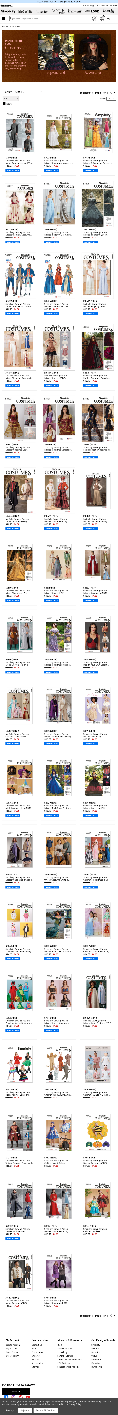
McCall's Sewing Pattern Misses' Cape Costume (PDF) (97, 1021)
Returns (35, 1359)
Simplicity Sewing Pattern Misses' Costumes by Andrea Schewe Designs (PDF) (58, 163)
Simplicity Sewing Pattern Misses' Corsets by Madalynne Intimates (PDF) (96, 736)
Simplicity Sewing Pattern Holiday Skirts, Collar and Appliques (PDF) (17, 1095)
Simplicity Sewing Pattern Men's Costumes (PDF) (17, 663)
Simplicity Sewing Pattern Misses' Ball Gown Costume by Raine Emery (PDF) (57, 808)
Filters (9, 104)
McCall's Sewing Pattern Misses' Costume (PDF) (55, 520)
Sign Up (16, 1391)
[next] (114, 93)
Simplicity (95, 1344)
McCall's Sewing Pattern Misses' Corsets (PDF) (55, 376)
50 (110, 98)
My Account (11, 1348)
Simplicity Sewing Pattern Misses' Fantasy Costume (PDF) (17, 235)
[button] (35, 54)
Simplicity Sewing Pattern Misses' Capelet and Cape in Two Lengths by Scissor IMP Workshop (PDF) (19, 881)
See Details (113, 5)
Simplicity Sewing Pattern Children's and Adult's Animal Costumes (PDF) (58, 1095)
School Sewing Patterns (68, 1366)
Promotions (37, 1352)
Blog (59, 1344)
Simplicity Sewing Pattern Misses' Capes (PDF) (56, 591)
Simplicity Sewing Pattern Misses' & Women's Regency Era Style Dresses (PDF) (97, 163)
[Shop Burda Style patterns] (108, 11)
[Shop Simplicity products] (8, 11)
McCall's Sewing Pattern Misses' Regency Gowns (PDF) (94, 306)
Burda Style (96, 1366)
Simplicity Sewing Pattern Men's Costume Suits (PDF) (57, 735)
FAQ (34, 1348)
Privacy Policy (74, 1404)
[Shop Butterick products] (41, 11)
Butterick (95, 1352)
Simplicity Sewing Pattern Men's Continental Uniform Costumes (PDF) (18, 306)
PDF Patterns (63, 1363)
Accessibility (37, 1363)
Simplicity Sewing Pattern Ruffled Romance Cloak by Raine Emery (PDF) (96, 378)
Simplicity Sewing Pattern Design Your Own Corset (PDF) (95, 665)
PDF (5, 98)
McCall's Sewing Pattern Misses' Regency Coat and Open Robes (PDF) (18, 378)
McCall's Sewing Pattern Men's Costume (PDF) (17, 520)
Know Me (95, 1363)
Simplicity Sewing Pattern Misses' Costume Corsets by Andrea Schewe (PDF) (58, 450)
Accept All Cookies (46, 1410)
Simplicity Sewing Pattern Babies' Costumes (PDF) (95, 1161)
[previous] (111, 93)
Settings (10, 1410)
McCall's (95, 1348)
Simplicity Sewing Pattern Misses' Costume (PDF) (56, 1301)
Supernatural (55, 72)
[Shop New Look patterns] (91, 11)
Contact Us (37, 1344)
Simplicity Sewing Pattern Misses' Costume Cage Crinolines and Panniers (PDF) (19, 450)
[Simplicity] (6, 5)
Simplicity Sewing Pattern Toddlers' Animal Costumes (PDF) (18, 1023)
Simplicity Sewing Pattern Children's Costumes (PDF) (96, 878)
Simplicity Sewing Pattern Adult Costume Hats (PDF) (18, 806)
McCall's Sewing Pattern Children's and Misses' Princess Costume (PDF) (17, 736)
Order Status (12, 1352)
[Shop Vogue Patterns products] (58, 11)
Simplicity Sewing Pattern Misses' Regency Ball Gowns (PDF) (58, 235)
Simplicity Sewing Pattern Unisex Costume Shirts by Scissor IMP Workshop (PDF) (58, 880)
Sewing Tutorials (65, 1355)
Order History (12, 1355)
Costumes (15, 26)
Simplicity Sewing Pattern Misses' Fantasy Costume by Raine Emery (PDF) (58, 951)
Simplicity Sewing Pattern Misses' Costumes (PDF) (95, 591)
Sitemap (35, 1366)
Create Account (13, 1344)
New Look (96, 1359)
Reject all (25, 1410)
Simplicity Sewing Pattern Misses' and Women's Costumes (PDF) (17, 1231)
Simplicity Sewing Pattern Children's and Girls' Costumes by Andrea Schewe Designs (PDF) (58, 1164)
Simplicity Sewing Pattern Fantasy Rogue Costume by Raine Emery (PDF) (96, 450)
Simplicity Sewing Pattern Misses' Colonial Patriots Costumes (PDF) (56, 306)
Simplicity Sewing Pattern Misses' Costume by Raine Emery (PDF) (57, 665)
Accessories (93, 72)
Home (5, 26)
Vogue (94, 1355)
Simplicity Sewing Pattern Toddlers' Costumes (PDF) (18, 950)
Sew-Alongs (62, 1352)
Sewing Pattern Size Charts (69, 1359)
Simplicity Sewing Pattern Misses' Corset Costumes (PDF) (56, 1023)
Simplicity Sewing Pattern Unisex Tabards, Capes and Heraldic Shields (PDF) (18, 1163)
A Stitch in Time (64, 1348)
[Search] (11, 19)
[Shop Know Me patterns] (75, 11)
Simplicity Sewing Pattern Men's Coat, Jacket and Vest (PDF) (19, 163)
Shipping (35, 1355)
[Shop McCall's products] (25, 11)
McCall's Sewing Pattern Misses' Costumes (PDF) (95, 520)
